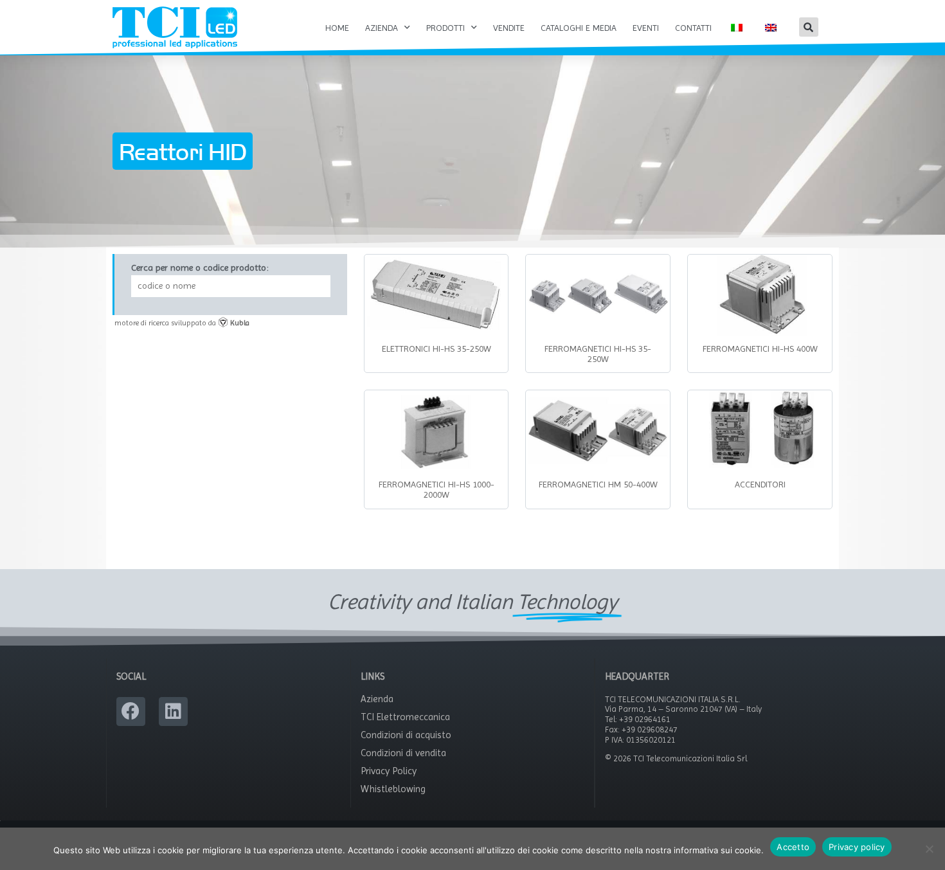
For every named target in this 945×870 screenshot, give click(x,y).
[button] (808, 27)
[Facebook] (130, 711)
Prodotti (445, 28)
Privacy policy (857, 847)
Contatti (693, 28)
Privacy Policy (389, 771)
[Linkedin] (173, 711)
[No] (929, 848)
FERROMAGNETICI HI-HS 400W (760, 348)
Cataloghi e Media (578, 28)
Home (337, 28)
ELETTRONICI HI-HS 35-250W (436, 348)
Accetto (793, 847)
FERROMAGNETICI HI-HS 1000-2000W (436, 489)
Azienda (381, 28)
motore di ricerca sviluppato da (181, 322)
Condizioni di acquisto (406, 735)
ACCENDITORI (760, 484)
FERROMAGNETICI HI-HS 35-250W (597, 353)
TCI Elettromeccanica (405, 717)
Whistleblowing (393, 789)
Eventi (646, 28)
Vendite (509, 28)
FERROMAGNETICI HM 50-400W (598, 484)
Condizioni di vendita (403, 753)
